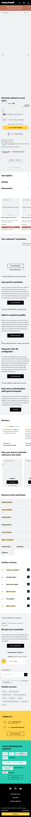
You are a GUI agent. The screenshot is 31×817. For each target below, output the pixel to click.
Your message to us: (6, 670)
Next (28, 55)
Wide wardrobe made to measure (9, 217)
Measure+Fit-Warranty (18, 767)
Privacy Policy (25, 680)
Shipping (20, 698)
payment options (11, 143)
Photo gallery (12, 698)
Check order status (6, 694)
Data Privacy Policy (15, 794)
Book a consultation (15, 269)
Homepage (11, 160)
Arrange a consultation (12, 570)
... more (24, 808)
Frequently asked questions (20, 694)
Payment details (12, 757)
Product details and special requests (10, 701)
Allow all (15, 814)
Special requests (11, 591)
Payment (4, 698)
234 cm (4, 119)
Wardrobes (18, 160)
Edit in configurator (15, 127)
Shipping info (11, 772)
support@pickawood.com (17, 727)
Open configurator (15, 376)
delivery (6, 141)
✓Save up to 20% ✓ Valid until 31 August (14, 6)
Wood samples (24, 701)
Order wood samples (12, 584)
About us (4, 691)
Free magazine (10, 599)
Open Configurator (15, 266)
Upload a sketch (10, 606)
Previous (3, 55)
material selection (15, 335)
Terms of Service (6, 682)
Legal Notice (15, 797)
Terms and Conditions (15, 801)
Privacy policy (5, 810)
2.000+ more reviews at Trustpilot (9, 445)
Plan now (15, 409)
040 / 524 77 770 (17, 721)
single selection (25, 810)
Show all (4, 704)
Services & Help (15, 777)
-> (25, 674)
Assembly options (11, 577)
